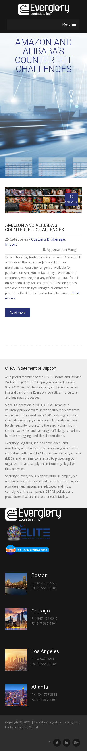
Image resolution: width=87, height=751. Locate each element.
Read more (18, 312)
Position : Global (26, 727)
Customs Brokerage (48, 239)
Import (11, 244)
